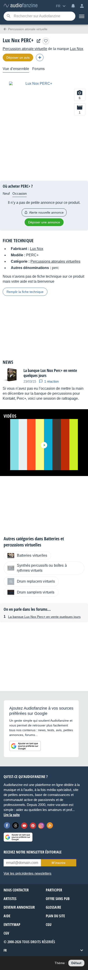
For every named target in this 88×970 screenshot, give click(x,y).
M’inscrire (58, 863)
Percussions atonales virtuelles (55, 261)
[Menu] (81, 16)
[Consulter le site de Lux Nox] (37, 41)
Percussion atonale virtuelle (25, 49)
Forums (38, 69)
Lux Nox (76, 49)
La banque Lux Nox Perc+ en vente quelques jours (44, 616)
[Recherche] (8, 16)
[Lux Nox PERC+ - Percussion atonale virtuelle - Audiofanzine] (20, 5)
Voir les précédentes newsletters (27, 873)
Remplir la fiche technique (25, 292)
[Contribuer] (40, 57)
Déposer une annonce (44, 222)
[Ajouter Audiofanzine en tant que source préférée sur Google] (25, 746)
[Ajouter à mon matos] (46, 41)
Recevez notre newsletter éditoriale (33, 852)
